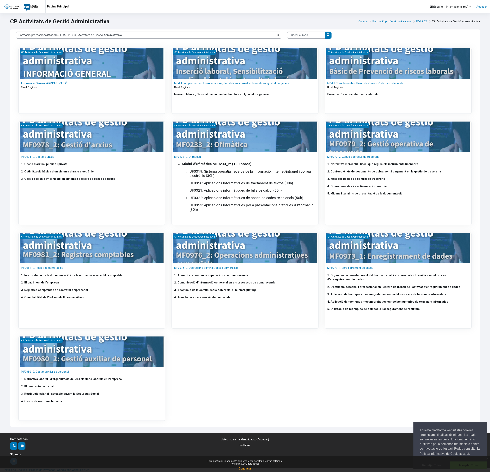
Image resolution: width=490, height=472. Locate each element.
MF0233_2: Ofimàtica (187, 156)
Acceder (481, 6)
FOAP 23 (421, 21)
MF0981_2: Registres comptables (42, 267)
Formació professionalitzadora (392, 21)
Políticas (245, 445)
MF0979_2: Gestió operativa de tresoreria (353, 156)
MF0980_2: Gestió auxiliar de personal (45, 371)
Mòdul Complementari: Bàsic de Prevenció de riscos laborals (365, 83)
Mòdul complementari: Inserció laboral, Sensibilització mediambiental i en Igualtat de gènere (231, 83)
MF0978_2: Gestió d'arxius (37, 156)
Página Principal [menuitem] (58, 6)
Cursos (363, 21)
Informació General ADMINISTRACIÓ (44, 83)
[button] (450, 6)
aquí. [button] (466, 453)
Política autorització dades (245, 463)
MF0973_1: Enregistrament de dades (350, 267)
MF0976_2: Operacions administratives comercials (206, 267)
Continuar (245, 468)
